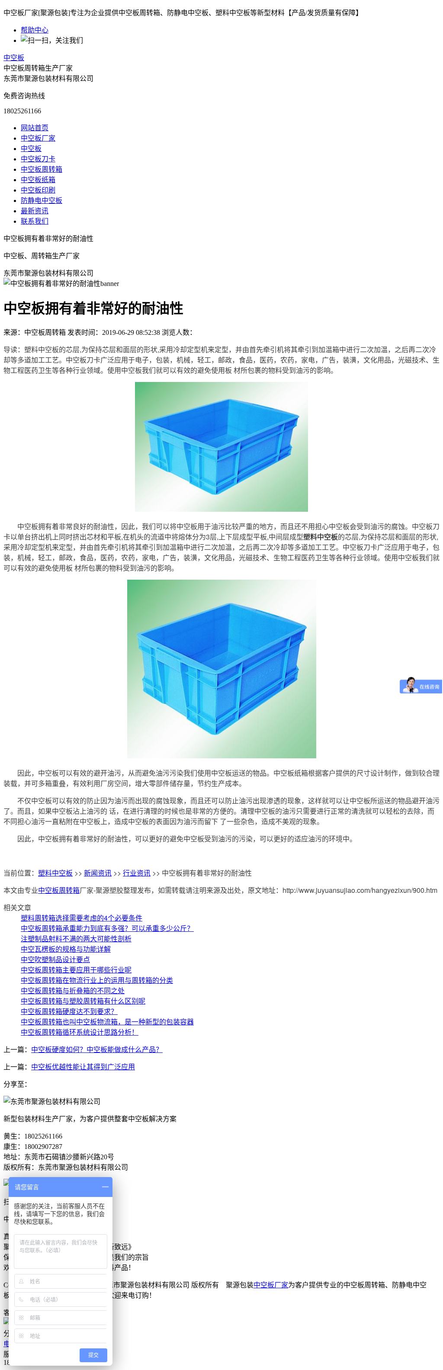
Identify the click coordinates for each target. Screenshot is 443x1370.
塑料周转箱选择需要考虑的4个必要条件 (81, 918)
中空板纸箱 (38, 179)
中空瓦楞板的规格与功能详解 (66, 949)
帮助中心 (34, 30)
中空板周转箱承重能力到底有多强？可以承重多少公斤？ (107, 928)
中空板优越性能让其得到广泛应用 (83, 1067)
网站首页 (34, 128)
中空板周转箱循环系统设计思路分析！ (79, 1032)
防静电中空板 (41, 200)
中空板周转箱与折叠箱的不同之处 (73, 990)
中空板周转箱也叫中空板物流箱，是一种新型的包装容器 (107, 1022)
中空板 (13, 57)
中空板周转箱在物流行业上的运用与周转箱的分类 (97, 980)
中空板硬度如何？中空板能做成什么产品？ (97, 1049)
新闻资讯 (98, 873)
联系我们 (34, 221)
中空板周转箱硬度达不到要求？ (69, 1011)
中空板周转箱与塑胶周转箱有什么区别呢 (83, 1001)
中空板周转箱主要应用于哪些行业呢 (76, 970)
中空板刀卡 (38, 159)
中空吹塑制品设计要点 (55, 959)
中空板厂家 (38, 138)
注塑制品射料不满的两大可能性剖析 (76, 938)
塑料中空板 (55, 873)
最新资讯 (34, 211)
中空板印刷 (38, 190)
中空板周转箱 (41, 169)
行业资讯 (137, 873)
